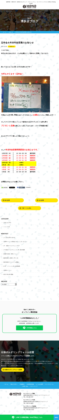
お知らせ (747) (7, 222)
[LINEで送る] (4, 187)
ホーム (6, 384)
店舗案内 (22, 384)
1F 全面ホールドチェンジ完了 (11, 245)
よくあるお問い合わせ (9, 237)
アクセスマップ (45, 395)
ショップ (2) (6, 226)
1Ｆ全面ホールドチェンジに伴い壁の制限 (14, 249)
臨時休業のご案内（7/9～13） (11, 258)
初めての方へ (14, 384)
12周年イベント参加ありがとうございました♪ (15, 241)
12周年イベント (7, 270)
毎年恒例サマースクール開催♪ (11, 262)
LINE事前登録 (30, 384)
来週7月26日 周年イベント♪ (11, 254)
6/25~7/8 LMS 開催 (8, 274)
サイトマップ (33, 386)
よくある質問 (39, 384)
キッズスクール (49, 384)
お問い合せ (25, 386)
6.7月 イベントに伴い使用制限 (11, 266)
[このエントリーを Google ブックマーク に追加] (17, 187)
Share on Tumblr (22, 187)
